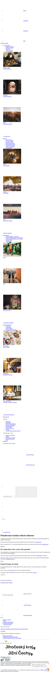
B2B (24, 41)
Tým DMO (3, 631)
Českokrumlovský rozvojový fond (10, 636)
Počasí (24, 10)
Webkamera (25, 20)
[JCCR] (20, 655)
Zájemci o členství (7, 619)
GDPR (41, 670)
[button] (6, 45)
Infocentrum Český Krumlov (7, 582)
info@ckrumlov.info (30, 464)
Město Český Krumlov (8, 635)
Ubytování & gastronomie (8, 414)
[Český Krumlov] (6, 643)
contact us (35, 572)
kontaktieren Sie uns (10, 559)
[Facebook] (13, 475)
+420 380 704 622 (30, 454)
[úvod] (13, 530)
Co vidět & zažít (6, 136)
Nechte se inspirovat (7, 233)
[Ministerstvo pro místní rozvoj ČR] (6, 660)
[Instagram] (33, 475)
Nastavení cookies (34, 670)
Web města (25, 30)
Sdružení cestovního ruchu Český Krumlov (12, 638)
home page (11, 570)
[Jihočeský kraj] (20, 649)
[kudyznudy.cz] (5, 658)
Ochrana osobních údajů (8, 622)
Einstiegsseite (39, 555)
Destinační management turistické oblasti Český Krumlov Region (14, 629)
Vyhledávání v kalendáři (8, 322)
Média (4, 621)
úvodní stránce (38, 542)
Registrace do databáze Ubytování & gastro (8, 624)
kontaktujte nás (45, 544)
